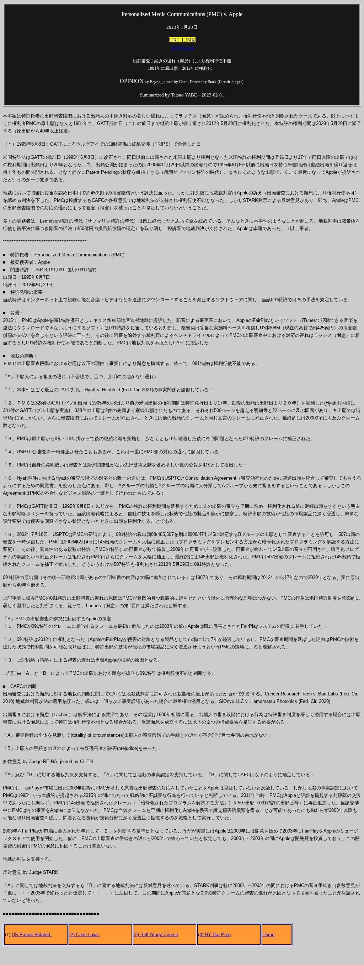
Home (268, 934)
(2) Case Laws (84, 934)
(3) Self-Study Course (156, 934)
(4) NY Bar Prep (214, 934)
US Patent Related (32, 934)
